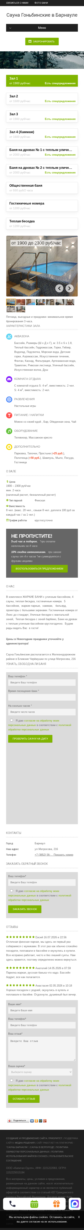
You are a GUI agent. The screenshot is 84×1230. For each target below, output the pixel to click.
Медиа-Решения (25, 1143)
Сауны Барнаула (17, 1147)
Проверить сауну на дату (30, 738)
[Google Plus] (45, 1120)
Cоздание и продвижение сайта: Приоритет (34, 1138)
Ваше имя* (14, 1004)
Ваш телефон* (17, 876)
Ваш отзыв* (15, 1033)
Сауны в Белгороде (42, 1147)
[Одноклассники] (36, 1120)
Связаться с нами (17, 3)
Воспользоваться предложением (39, 568)
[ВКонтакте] (32, 1120)
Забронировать (44, 41)
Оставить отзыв (24, 1098)
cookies (43, 1217)
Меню (42, 27)
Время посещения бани (23, 691)
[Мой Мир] (41, 1120)
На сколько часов (19, 705)
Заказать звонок (25, 909)
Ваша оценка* (16, 1066)
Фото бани (41, 3)
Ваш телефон (17, 676)
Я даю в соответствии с (39, 725)
